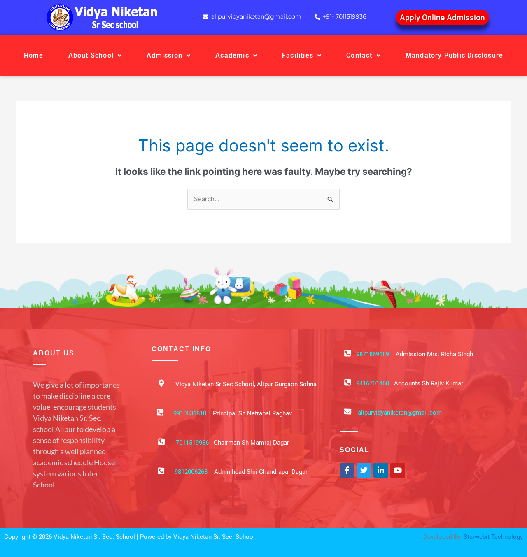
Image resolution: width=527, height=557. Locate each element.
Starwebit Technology (493, 537)
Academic (232, 55)
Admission (164, 55)
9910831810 (189, 413)
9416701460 (372, 383)
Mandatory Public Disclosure (454, 55)
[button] (95, 55)
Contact (359, 55)
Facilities (297, 55)
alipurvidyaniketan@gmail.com (400, 412)
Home (34, 55)
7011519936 (192, 442)
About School (91, 55)
